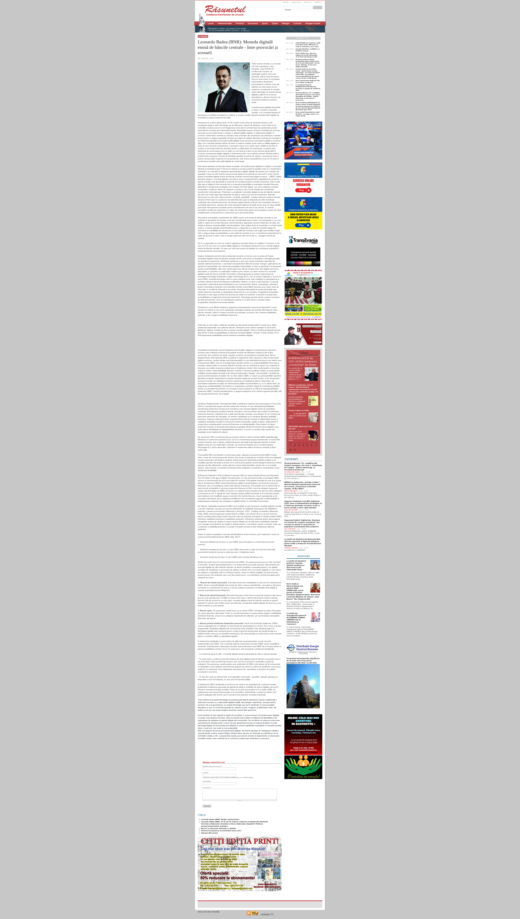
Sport (265, 23)
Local (211, 23)
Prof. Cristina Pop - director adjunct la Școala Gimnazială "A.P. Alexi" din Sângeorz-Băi (306, 55)
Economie (203, 36)
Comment (207, 787)
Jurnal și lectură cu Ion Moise (300, 385)
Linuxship (215, 911)
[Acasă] (225, 10)
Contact (317, 2)
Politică (240, 23)
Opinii (275, 23)
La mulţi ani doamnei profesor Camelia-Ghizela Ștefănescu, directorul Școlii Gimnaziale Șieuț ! (296, 563)
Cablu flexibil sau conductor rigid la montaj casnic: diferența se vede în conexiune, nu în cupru (308, 44)
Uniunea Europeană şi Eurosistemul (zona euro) (221, 831)
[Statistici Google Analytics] (266, 914)
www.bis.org (272, 437)
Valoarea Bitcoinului (209, 833)
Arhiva (286, 2)
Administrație (225, 23)
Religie (285, 23)
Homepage (207, 781)
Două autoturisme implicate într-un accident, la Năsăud (308, 81)
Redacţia (308, 2)
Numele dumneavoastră (212, 766)
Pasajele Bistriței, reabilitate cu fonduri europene (308, 49)
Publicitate (296, 2)
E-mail (205, 772)
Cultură (297, 23)
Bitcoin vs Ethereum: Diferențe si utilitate (218, 828)
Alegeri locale (312, 23)
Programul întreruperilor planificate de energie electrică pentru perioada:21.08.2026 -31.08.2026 (303, 658)
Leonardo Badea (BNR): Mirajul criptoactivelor (220, 819)
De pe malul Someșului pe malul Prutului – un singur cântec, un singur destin (307, 114)
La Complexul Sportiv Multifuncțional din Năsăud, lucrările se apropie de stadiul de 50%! (308, 87)
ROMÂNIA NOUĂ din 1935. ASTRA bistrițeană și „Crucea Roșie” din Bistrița (302, 361)
